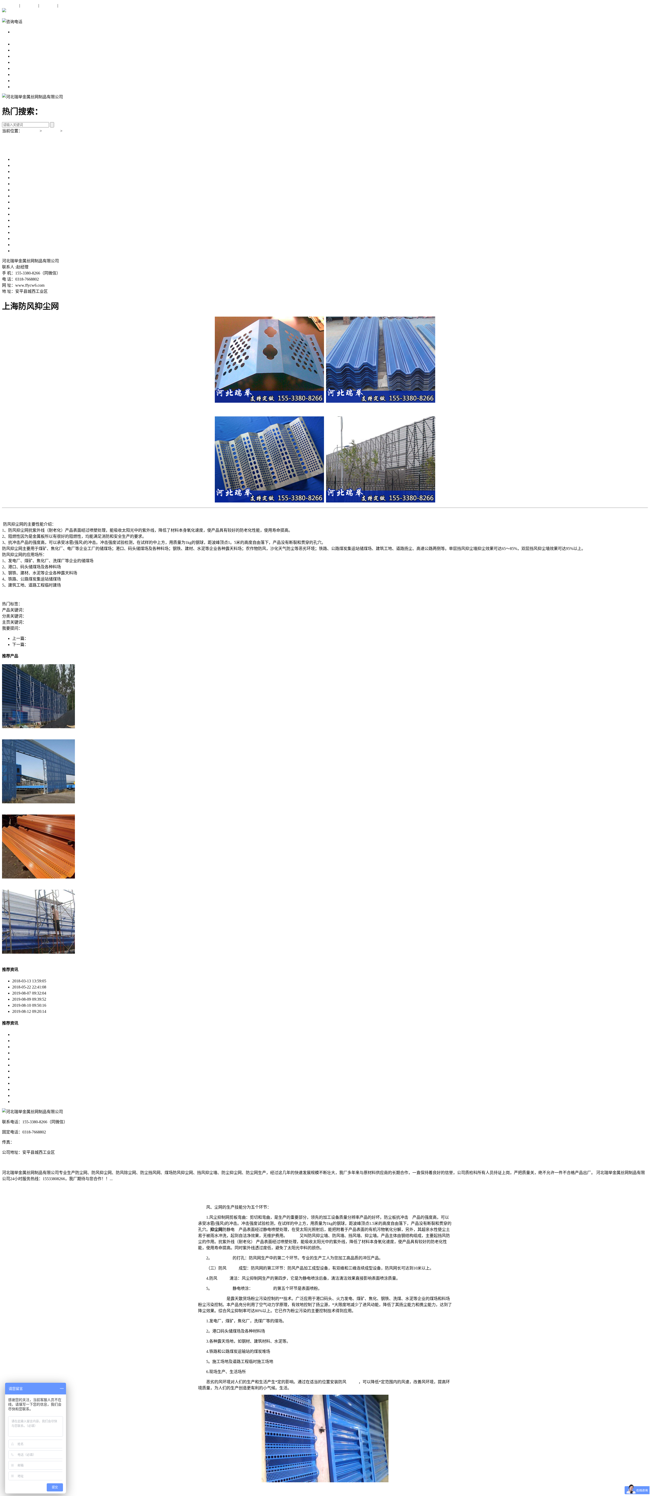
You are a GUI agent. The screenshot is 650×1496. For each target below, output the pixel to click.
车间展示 (20, 74)
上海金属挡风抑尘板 (30, 232)
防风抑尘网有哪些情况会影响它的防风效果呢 (86, 981)
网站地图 (67, 5)
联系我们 (48, 5)
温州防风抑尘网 (26, 1077)
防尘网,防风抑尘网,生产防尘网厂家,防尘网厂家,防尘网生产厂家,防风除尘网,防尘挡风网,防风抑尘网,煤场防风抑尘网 (130, 622)
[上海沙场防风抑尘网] (38, 727)
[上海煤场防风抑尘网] (38, 802)
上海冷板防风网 (26, 196)
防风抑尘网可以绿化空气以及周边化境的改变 (86, 987)
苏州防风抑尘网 (26, 1101)
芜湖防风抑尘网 (26, 1083)
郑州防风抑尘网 (26, 1034)
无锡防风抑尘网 (26, 1071)
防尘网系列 (73, 131)
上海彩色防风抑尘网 (30, 238)
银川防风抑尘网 (26, 1059)
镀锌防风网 (32, 604)
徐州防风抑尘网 (26, 1065)
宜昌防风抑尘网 (26, 1053)
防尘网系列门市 (73, 616)
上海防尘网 (22, 159)
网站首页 (20, 44)
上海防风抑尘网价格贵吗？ (95, 628)
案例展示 (20, 68)
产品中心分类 (24, 32)
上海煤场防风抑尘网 (30, 244)
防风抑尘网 (53, 604)
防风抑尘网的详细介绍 (66, 1005)
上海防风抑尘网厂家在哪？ (46, 628)
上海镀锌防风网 (26, 202)
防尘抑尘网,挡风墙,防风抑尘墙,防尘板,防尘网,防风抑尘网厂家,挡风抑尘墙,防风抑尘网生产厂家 (318, 622)
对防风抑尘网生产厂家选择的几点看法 (80, 993)
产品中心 (20, 56)
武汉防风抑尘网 (26, 1089)
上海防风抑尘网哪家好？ (142, 628)
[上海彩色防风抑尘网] (38, 877)
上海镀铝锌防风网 (28, 220)
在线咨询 (10, 5)
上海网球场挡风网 (28, 226)
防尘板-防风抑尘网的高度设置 (73, 999)
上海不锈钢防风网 (28, 208)
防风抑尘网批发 (89, 610)
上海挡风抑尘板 (26, 184)
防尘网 (293, 1235)
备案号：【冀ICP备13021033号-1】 (32, 1162)
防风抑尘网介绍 (60, 1011)
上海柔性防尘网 (26, 214)
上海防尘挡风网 (26, 171)
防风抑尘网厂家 (61, 610)
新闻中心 (20, 62)
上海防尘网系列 (26, 38)
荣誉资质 (20, 80)
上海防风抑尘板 (26, 177)
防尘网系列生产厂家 (105, 616)
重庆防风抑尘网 (26, 1047)
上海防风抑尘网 (26, 165)
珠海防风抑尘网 (26, 1040)
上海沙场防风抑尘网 (30, 251)
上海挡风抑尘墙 (26, 190)
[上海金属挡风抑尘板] (38, 952)
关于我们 (29, 5)
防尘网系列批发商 (42, 616)
